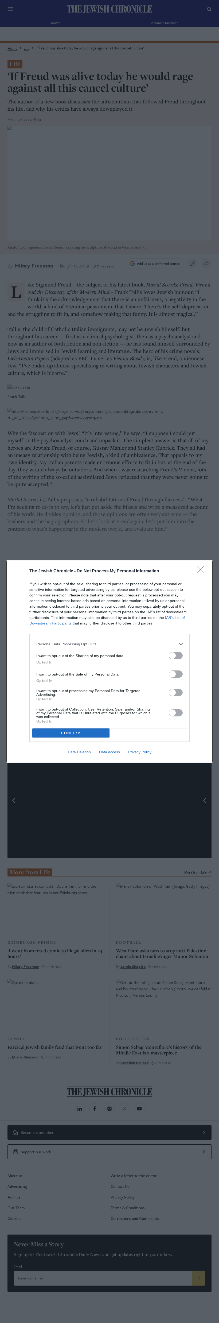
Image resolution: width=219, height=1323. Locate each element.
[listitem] (109, 644)
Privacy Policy (139, 752)
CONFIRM (71, 733)
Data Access (109, 752)
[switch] (176, 655)
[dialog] (109, 661)
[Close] (202, 571)
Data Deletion (79, 752)
